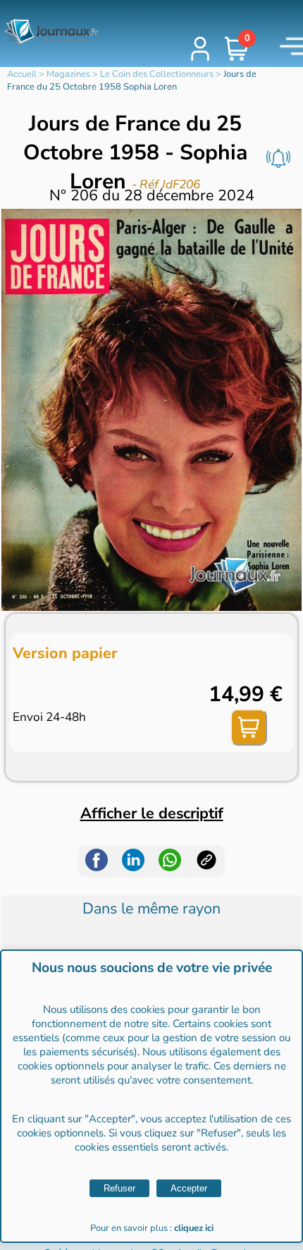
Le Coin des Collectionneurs (157, 74)
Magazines (68, 74)
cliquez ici (194, 1228)
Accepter (189, 1188)
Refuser (119, 1188)
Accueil (22, 74)
